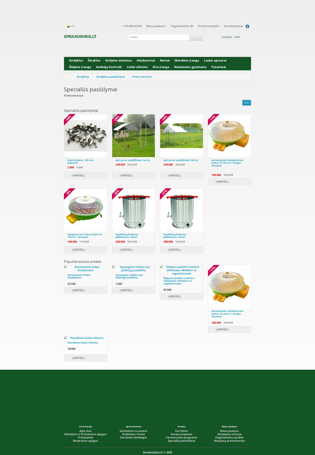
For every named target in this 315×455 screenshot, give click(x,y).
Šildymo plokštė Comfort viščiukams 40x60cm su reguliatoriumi (179, 280)
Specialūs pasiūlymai (181, 441)
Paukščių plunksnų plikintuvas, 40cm (127, 236)
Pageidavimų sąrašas (229, 437)
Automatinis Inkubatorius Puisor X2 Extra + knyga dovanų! (227, 162)
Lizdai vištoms (137, 67)
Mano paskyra (229, 431)
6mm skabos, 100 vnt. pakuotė (80, 161)
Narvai (165, 60)
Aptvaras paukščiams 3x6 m (180, 160)
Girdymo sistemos (118, 60)
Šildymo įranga (80, 67)
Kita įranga (161, 67)
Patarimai (218, 67)
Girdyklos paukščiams (110, 77)
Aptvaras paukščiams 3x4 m (133, 160)
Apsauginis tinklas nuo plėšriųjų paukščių (129, 276)
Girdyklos (76, 60)
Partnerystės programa (181, 437)
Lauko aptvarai (215, 60)
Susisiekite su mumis (133, 431)
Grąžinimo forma (133, 434)
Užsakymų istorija (229, 434)
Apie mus (85, 431)
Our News (181, 431)
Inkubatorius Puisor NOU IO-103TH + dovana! (85, 236)
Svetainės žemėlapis (133, 437)
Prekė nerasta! (142, 77)
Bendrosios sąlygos (85, 441)
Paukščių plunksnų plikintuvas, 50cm (174, 236)
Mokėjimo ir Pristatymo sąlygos (85, 434)
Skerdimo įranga (187, 60)
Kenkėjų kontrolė (109, 67)
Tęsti (246, 102)
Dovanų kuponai (181, 434)
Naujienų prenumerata (229, 441)
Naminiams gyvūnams (190, 67)
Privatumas (85, 437)
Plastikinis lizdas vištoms (82, 342)
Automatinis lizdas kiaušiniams (78, 276)
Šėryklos (94, 60)
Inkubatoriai (146, 60)
